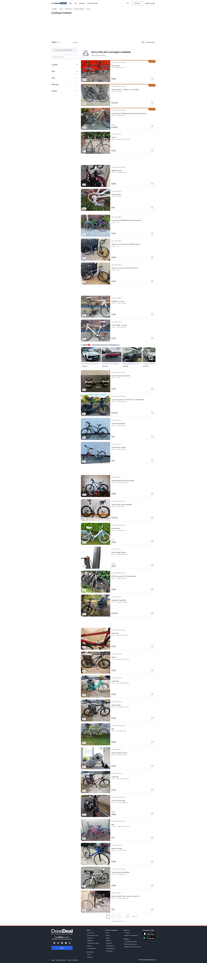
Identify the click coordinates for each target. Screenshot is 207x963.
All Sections (68, 9)
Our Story (127, 932)
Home (61, 9)
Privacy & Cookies (61, 960)
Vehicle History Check (93, 943)
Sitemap (89, 945)
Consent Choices (110, 948)
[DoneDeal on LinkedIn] (66, 943)
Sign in (62, 948)
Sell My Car (90, 940)
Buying (107, 935)
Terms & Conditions (72, 960)
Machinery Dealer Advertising (133, 946)
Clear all (75, 42)
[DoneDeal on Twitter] (58, 943)
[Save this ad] (152, 79)
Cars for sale (90, 932)
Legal (52, 960)
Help (107, 932)
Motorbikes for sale (92, 935)
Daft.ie (89, 954)
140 (128, 916)
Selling (107, 938)
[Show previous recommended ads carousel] (150, 345)
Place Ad (137, 3)
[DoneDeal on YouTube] (62, 943)
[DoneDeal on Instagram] (70, 943)
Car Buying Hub (91, 948)
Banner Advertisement (131, 944)
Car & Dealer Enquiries (131, 941)
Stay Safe (108, 940)
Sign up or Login (150, 3)
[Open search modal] (128, 3)
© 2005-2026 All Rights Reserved (147, 959)
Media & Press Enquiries (131, 935)
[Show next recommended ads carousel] (154, 345)
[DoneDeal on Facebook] (54, 943)
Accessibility (109, 951)
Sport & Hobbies (79, 9)
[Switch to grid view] (142, 42)
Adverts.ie (90, 957)
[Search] (54, 57)
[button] (92, 3)
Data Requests (110, 945)
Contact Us (109, 943)
